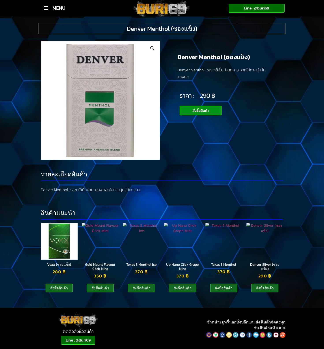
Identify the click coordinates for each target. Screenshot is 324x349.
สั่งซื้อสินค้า (59, 288)
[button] (152, 48)
